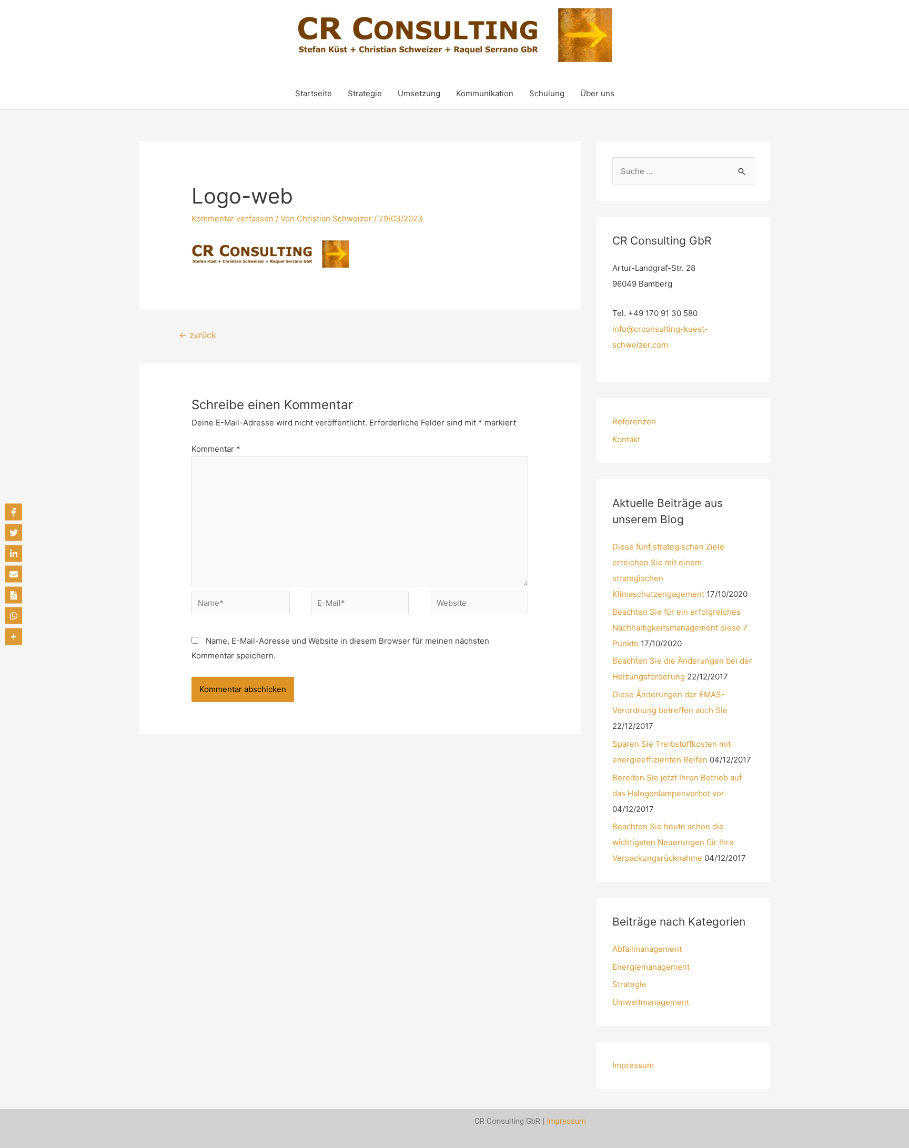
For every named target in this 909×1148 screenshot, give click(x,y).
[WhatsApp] (13, 615)
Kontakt (626, 439)
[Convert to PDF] (13, 594)
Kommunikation (484, 93)
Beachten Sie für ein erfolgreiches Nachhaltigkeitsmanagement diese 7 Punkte (680, 627)
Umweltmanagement (650, 1002)
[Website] (479, 605)
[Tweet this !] (13, 532)
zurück (197, 335)
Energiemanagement (651, 967)
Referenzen (634, 421)
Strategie (365, 93)
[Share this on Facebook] (13, 511)
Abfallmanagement (647, 949)
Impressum (633, 1065)
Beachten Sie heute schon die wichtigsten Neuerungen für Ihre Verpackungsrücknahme (673, 842)
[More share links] (13, 636)
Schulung (546, 93)
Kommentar (215, 449)
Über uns (597, 93)
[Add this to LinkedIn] (13, 553)
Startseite (313, 93)
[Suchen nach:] (683, 171)
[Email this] (13, 574)
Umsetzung (419, 93)
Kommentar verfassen (232, 218)
